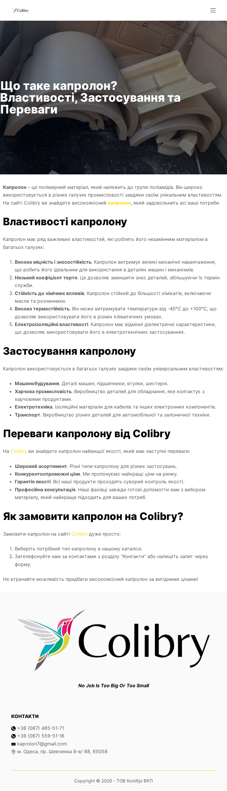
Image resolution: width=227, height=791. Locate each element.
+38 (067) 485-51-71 (40, 728)
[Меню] (213, 10)
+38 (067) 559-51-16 (40, 736)
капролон (119, 203)
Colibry (19, 451)
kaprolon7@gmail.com (42, 744)
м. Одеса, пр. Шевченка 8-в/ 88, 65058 (62, 751)
